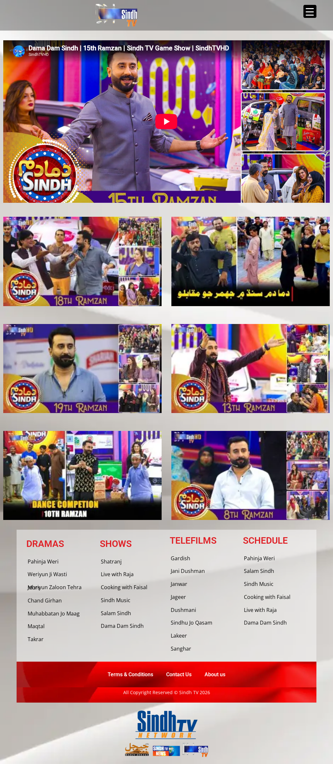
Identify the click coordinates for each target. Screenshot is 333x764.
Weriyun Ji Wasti (47, 574)
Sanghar (181, 648)
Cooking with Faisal (124, 587)
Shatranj (111, 561)
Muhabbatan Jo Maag (54, 613)
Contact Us (179, 674)
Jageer (178, 597)
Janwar (179, 584)
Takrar (36, 639)
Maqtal (36, 626)
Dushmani (183, 610)
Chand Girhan (45, 600)
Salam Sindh (116, 613)
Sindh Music (115, 600)
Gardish (180, 558)
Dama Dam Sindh (122, 625)
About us (215, 674)
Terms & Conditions (130, 674)
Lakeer (179, 635)
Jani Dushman (188, 571)
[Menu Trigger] (309, 11)
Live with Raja (117, 574)
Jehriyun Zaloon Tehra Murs (55, 587)
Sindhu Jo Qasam (191, 622)
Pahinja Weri (43, 561)
